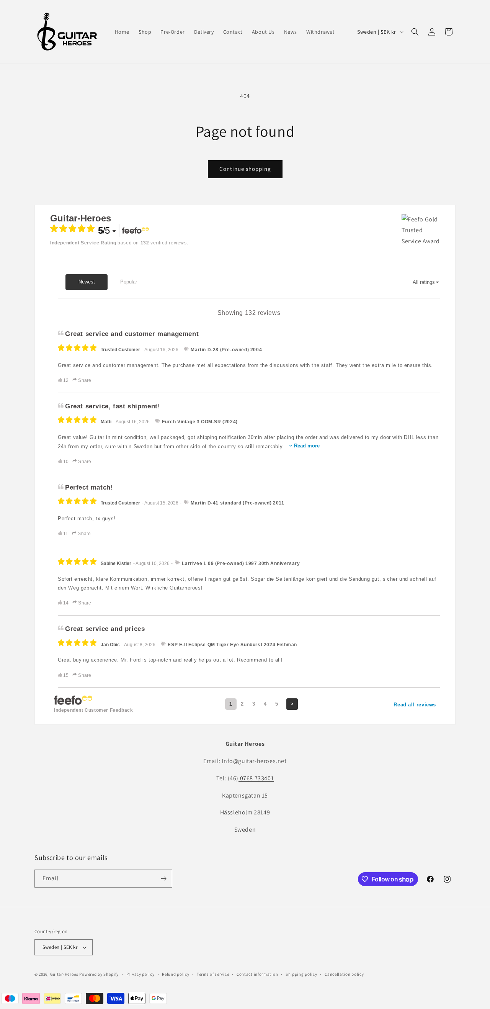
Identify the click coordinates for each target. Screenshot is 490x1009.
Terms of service (213, 974)
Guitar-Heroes (64, 974)
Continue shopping (245, 168)
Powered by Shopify (99, 974)
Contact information (257, 974)
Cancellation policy (344, 974)
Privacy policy (140, 974)
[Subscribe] (163, 879)
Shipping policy (301, 974)
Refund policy (175, 974)
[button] (415, 31)
